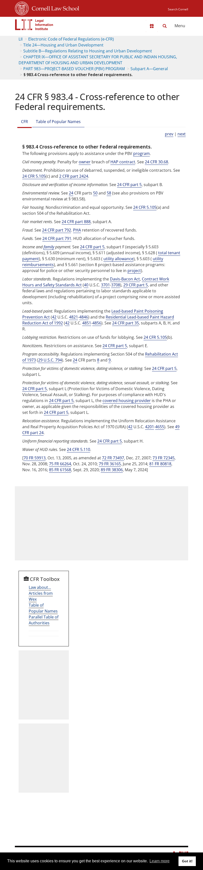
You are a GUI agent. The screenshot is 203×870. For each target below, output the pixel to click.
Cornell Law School (54, 7)
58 (109, 193)
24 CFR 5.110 (78, 449)
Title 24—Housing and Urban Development (63, 45)
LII (21, 39)
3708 (115, 285)
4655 (159, 426)
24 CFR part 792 (56, 230)
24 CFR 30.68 (156, 162)
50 (95, 193)
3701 (105, 285)
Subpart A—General (149, 68)
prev (169, 134)
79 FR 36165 (110, 464)
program (141, 153)
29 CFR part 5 (135, 285)
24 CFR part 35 (125, 323)
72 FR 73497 (113, 458)
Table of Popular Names (58, 121)
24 (71, 193)
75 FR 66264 (60, 464)
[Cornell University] (22, 7)
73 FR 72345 (163, 458)
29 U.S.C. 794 (50, 360)
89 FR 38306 (112, 469)
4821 (73, 317)
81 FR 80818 (160, 464)
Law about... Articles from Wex (41, 593)
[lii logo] (34, 24)
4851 (86, 323)
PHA (77, 230)
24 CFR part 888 (76, 221)
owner (85, 162)
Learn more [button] (160, 861)
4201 (149, 426)
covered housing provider (126, 400)
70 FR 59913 (35, 458)
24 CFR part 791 (56, 238)
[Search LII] (165, 26)
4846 (83, 317)
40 (86, 285)
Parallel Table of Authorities (43, 620)
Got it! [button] (187, 861)
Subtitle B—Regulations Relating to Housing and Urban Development (87, 51)
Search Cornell (178, 9)
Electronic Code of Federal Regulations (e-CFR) (71, 39)
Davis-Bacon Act (125, 279)
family (49, 247)
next (182, 134)
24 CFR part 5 (129, 184)
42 (54, 317)
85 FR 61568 (60, 469)
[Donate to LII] (152, 26)
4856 (96, 323)
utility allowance (118, 258)
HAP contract (122, 162)
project (134, 270)
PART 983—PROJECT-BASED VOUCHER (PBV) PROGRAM (74, 68)
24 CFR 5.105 (34, 176)
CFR (24, 121)
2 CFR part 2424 (73, 176)
